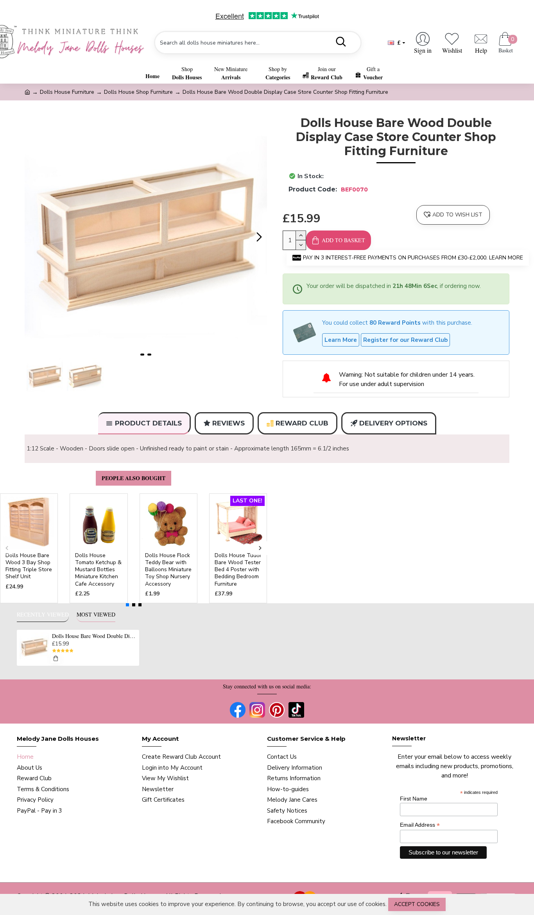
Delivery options (393, 423)
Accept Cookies (417, 904)
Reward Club (302, 423)
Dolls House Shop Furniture (138, 92)
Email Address (420, 825)
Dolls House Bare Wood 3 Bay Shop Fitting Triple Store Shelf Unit (28, 566)
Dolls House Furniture (67, 92)
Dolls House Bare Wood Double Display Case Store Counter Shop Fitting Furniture (94, 636)
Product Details (148, 423)
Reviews (228, 423)
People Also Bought (133, 478)
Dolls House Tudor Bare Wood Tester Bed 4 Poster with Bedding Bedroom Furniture (238, 570)
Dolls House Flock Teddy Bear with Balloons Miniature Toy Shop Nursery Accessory (168, 570)
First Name (413, 798)
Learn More (340, 340)
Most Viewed (96, 614)
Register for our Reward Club (405, 340)
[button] (32, 237)
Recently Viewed (43, 614)
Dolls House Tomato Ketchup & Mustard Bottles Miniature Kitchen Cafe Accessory (98, 570)
